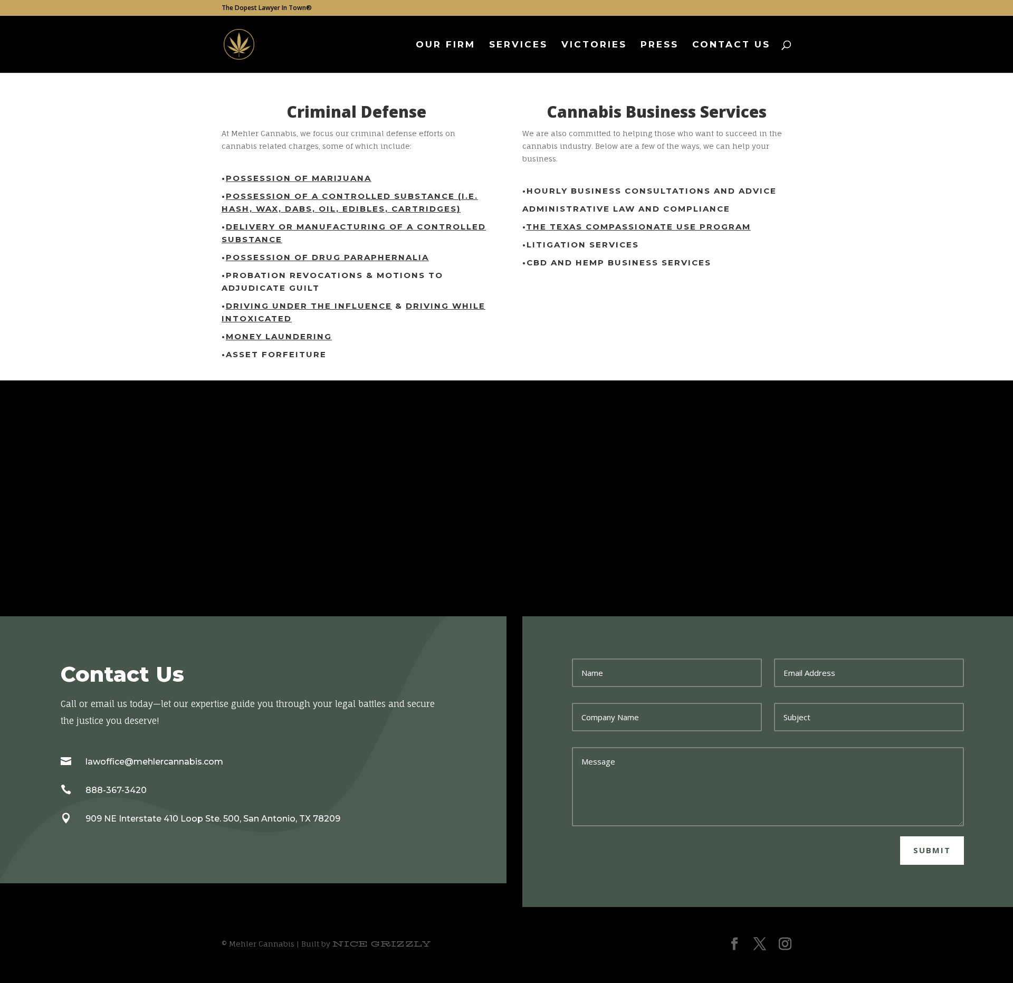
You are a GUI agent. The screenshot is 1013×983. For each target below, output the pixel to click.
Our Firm (445, 45)
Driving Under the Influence (309, 306)
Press (659, 45)
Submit (932, 850)
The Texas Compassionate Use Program (638, 227)
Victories (594, 45)
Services (518, 45)
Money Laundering (279, 336)
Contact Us (731, 45)
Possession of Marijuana (298, 178)
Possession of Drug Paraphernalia (327, 257)
